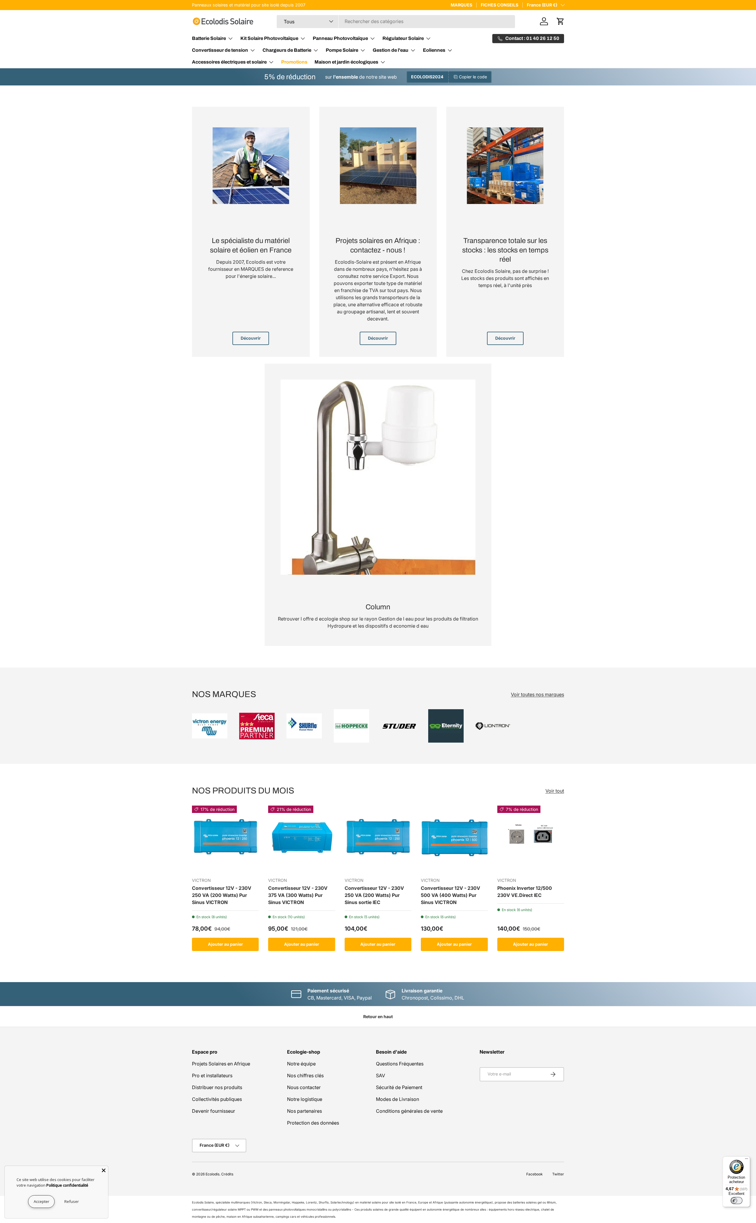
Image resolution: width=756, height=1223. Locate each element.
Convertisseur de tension (220, 50)
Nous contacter (304, 1087)
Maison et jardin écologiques (346, 61)
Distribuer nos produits (217, 1087)
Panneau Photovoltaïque (340, 38)
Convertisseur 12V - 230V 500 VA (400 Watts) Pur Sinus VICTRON (450, 895)
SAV (380, 1075)
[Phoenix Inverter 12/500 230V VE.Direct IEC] (530, 839)
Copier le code (473, 76)
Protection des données (313, 1123)
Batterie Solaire (209, 38)
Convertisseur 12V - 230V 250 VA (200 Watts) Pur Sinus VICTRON (221, 895)
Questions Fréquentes (399, 1064)
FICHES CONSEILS (499, 4)
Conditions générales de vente (409, 1111)
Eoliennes (434, 50)
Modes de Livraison (397, 1099)
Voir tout (554, 791)
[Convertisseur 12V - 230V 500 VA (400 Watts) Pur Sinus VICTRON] (454, 839)
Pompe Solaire (342, 50)
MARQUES (461, 4)
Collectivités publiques (217, 1099)
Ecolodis (212, 1174)
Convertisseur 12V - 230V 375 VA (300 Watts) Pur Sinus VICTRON (298, 895)
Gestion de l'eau (390, 50)
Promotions (294, 61)
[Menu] (746, 1160)
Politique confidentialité (67, 1185)
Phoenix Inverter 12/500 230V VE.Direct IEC (524, 891)
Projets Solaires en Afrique (221, 1064)
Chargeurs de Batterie (287, 50)
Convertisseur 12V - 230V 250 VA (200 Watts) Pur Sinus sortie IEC (374, 895)
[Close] (104, 1170)
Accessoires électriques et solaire (229, 61)
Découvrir (251, 338)
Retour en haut (378, 1016)
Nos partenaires (304, 1111)
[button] (560, 21)
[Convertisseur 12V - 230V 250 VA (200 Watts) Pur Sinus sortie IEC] (378, 839)
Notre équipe (301, 1064)
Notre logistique (304, 1099)
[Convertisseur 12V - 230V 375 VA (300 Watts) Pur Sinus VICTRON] (301, 839)
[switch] (736, 1200)
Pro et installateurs (212, 1075)
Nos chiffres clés (305, 1075)
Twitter (558, 1174)
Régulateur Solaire (403, 38)
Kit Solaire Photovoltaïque (269, 38)
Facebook (534, 1174)
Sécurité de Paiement (399, 1087)
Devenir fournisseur (213, 1111)
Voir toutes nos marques (537, 694)
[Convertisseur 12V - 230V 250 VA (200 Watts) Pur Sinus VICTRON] (225, 839)
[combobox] (396, 21)
